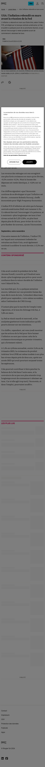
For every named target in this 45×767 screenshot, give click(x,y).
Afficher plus (14, 162)
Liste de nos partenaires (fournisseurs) (15, 155)
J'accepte (29, 162)
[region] (22, 137)
